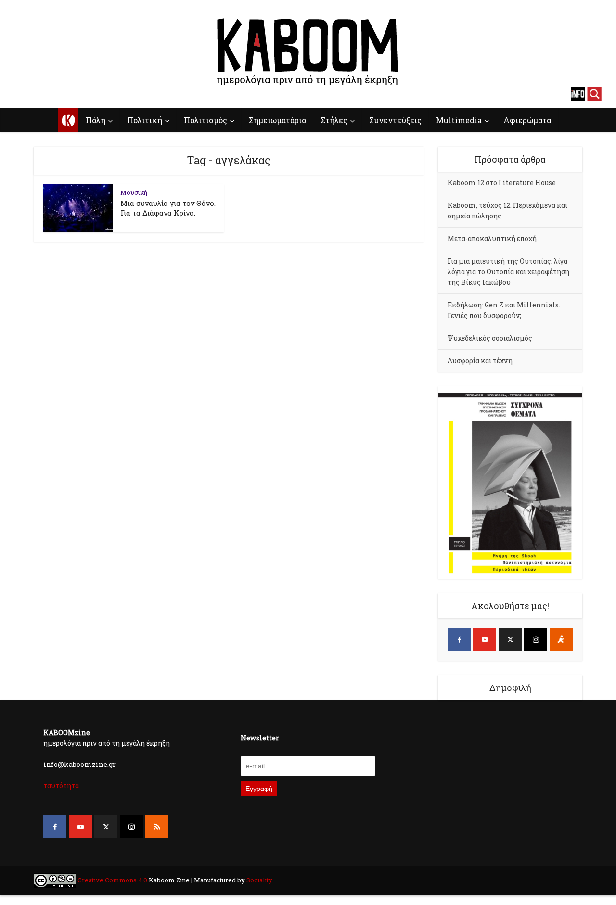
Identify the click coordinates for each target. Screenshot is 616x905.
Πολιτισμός (205, 120)
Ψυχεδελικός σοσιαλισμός (490, 338)
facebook (21, 94)
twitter (55, 94)
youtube (38, 94)
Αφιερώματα (527, 120)
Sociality (258, 880)
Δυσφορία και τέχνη (480, 360)
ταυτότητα (61, 785)
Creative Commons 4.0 (112, 880)
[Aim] (561, 639)
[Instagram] (535, 639)
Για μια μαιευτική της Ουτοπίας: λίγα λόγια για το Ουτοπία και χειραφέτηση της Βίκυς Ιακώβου (508, 271)
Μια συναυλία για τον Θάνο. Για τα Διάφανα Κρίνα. (168, 207)
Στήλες (334, 120)
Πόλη (95, 120)
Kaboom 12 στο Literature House (502, 182)
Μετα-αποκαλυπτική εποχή (492, 238)
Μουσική (133, 192)
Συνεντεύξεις (395, 120)
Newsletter (260, 737)
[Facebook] (459, 639)
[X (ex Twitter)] (510, 639)
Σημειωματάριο (277, 120)
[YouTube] (484, 639)
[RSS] (156, 826)
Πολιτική (144, 120)
